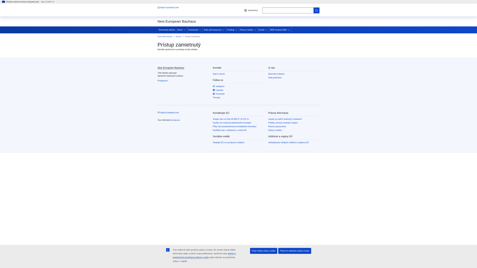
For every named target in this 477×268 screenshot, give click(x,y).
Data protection (275, 78)
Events (261, 30)
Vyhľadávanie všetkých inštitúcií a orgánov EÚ (288, 142)
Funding (230, 30)
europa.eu (175, 120)
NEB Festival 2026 (278, 30)
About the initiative (276, 74)
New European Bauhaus (171, 67)
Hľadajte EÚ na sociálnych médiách (228, 142)
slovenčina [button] (253, 10)
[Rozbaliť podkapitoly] (185, 29)
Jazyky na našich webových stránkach (285, 119)
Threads (216, 98)
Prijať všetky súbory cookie (264, 251)
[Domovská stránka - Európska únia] (168, 9)
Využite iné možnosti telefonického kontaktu (232, 123)
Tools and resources (212, 30)
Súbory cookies (275, 130)
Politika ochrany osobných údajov (283, 123)
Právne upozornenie (277, 126)
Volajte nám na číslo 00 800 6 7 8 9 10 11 (231, 119)
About (179, 30)
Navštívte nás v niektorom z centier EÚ (230, 130)
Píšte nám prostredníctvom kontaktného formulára (234, 126)
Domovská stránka (167, 30)
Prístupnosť (163, 81)
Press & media (246, 30)
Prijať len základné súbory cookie (294, 251)
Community (193, 30)
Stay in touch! (219, 74)
